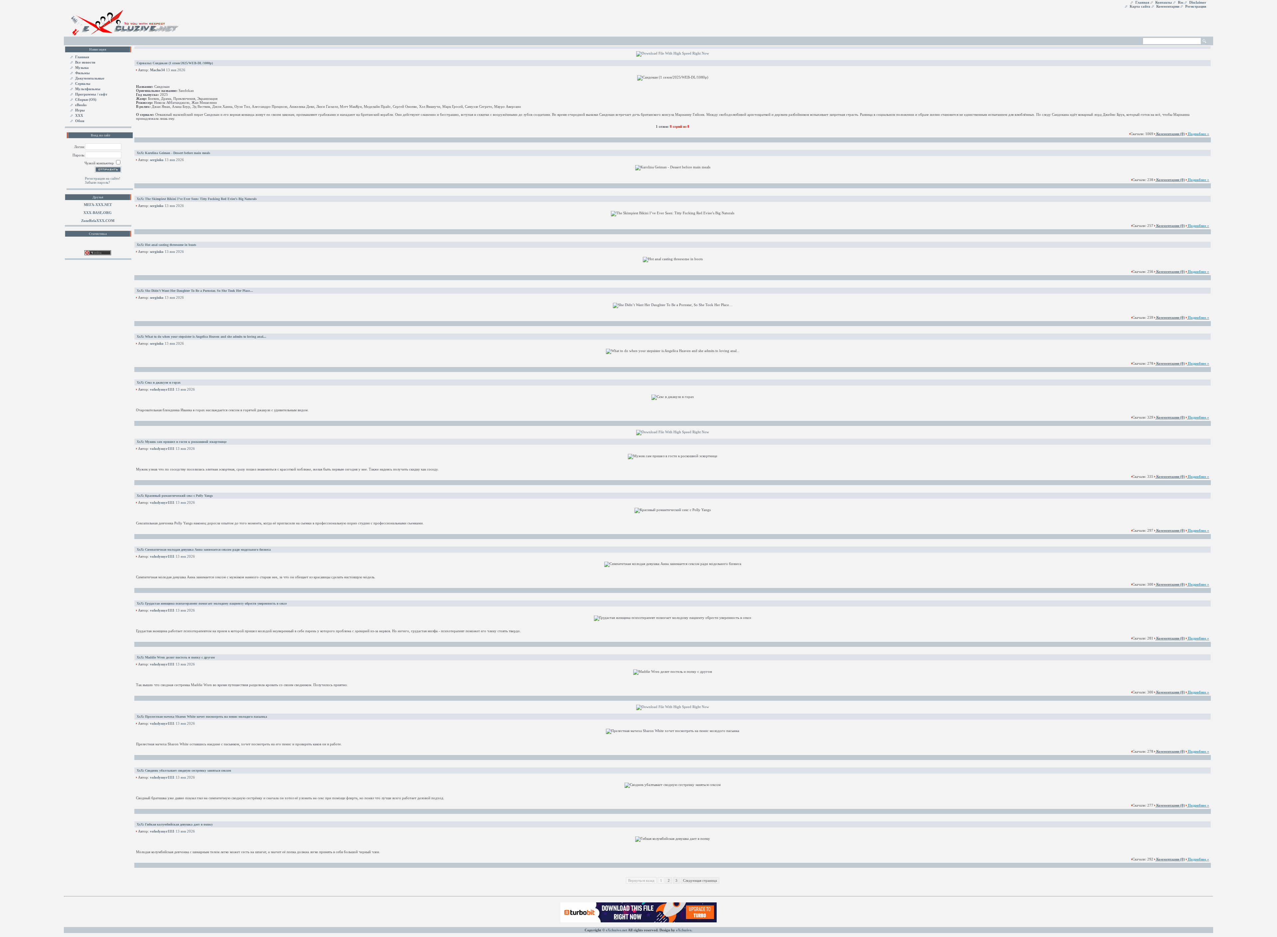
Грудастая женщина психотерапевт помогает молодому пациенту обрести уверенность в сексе (216, 603)
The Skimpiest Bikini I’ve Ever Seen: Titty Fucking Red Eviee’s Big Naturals (201, 199)
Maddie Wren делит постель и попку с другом (180, 657)
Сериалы (144, 63)
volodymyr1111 (162, 389)
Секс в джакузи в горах (163, 382)
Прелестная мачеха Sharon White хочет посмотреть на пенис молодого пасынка (206, 716)
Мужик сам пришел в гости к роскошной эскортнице (185, 442)
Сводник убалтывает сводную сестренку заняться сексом (188, 770)
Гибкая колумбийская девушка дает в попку (179, 824)
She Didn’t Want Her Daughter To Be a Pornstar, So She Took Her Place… (199, 290)
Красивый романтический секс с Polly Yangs (179, 495)
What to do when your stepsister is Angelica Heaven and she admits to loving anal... (205, 336)
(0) (1170, 134)
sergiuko (157, 160)
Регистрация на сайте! (102, 178)
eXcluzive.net (616, 930)
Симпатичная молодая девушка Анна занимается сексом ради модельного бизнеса (208, 549)
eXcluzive (683, 930)
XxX (140, 153)
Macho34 (157, 70)
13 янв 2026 (175, 70)
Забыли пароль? (97, 182)
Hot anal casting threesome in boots (170, 245)
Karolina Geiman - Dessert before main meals (177, 153)
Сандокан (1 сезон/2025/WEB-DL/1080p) (183, 63)
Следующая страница (700, 880)
